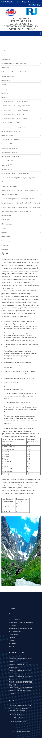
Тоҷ (30, 5)
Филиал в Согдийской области (11, 123)
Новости (4, 97)
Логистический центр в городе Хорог (13, 114)
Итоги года (4, 245)
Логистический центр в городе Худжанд (14, 118)
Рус (34, 5)
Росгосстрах (5, 220)
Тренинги (4, 84)
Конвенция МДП (6, 144)
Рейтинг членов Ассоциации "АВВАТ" (13, 72)
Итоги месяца (5, 241)
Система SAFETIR (7, 161)
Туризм (3, 228)
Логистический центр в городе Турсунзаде (15, 110)
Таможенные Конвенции (9, 152)
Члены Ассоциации (7, 76)
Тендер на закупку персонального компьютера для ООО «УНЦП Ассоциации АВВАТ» (19, 192)
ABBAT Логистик (6, 59)
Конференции (6, 80)
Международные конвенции (10, 156)
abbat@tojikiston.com (20, 721)
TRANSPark (5, 67)
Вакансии (4, 249)
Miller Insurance (6, 215)
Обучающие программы (9, 186)
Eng (38, 5)
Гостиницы (4, 93)
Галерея (4, 232)
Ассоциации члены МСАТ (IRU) (11, 139)
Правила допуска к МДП (9, 135)
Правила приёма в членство (10, 131)
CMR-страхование (7, 224)
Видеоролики (5, 236)
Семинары (4, 89)
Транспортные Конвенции (9, 148)
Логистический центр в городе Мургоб (13, 127)
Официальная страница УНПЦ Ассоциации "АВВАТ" (18, 199)
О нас (3, 51)
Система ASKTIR (6, 165)
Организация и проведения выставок (13, 63)
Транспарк (4, 55)
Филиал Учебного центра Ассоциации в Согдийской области (18, 180)
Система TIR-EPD (6, 169)
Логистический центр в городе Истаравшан (15, 106)
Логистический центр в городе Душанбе (14, 101)
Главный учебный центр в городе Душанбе (15, 173)
